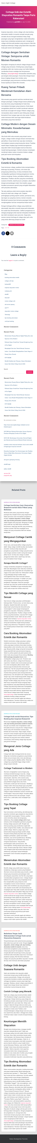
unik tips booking (9, 321)
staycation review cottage (11, 311)
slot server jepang (9, 304)
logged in (10, 260)
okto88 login (7, 464)
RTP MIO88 (8, 357)
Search (6, 369)
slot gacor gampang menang (12, 459)
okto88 (6, 294)
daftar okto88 (7, 469)
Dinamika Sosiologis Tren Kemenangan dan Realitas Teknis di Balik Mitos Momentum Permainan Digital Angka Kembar (18, 453)
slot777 (7, 308)
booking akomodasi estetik (12, 277)
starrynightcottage (12, 73)
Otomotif (7, 297)
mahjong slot (8, 291)
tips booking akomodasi (11, 318)
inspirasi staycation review (16, 224)
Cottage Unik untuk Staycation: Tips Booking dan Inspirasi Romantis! (18, 717)
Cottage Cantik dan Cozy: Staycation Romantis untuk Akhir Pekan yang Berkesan (18, 507)
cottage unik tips (9, 281)
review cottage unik (10, 301)
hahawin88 (8, 284)
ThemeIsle (25, 1139)
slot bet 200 (7, 473)
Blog (6, 274)
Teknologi (7, 314)
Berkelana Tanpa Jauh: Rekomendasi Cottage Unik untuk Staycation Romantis (17, 935)
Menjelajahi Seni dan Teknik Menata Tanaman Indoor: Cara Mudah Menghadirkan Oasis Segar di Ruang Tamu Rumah (18, 351)
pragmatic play (8, 475)
